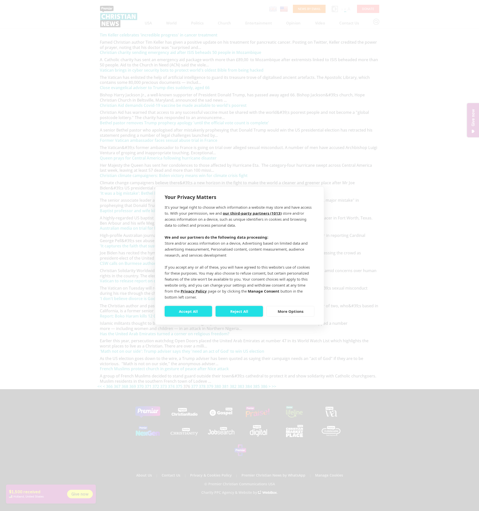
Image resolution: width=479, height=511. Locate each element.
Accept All (188, 311)
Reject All (239, 311)
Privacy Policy (194, 290)
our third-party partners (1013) (252, 212)
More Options (290, 311)
